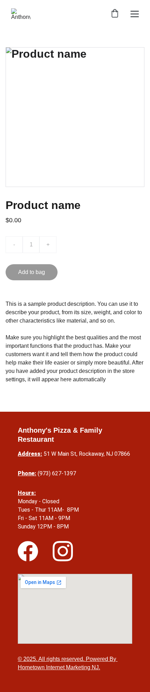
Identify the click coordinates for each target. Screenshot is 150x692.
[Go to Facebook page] (28, 551)
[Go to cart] (114, 14)
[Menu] (134, 14)
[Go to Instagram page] (63, 551)
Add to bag (31, 272)
